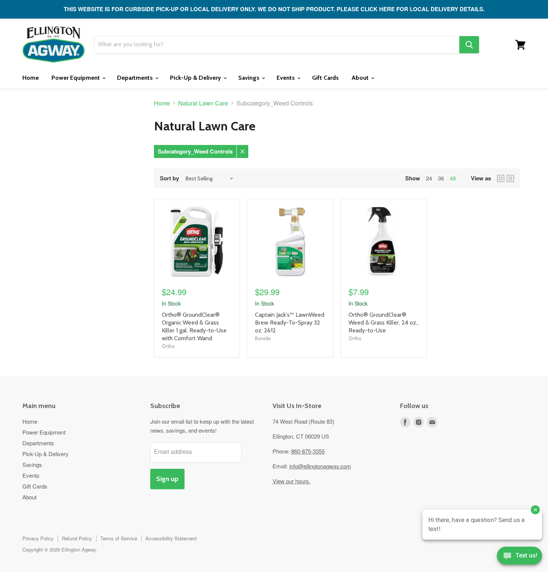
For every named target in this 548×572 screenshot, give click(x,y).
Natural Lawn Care (203, 103)
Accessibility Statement (171, 538)
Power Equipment (76, 77)
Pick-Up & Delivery (196, 77)
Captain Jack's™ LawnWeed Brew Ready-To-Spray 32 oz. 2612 (289, 322)
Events (286, 77)
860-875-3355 (308, 451)
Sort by (169, 178)
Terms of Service (118, 538)
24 (429, 178)
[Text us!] (519, 557)
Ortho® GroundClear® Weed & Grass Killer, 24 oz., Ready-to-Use (383, 322)
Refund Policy (77, 538)
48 (453, 178)
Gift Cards (325, 77)
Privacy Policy (38, 538)
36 (441, 178)
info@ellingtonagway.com (320, 466)
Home (30, 77)
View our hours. (292, 481)
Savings (249, 77)
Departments (135, 77)
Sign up (167, 479)
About (361, 77)
